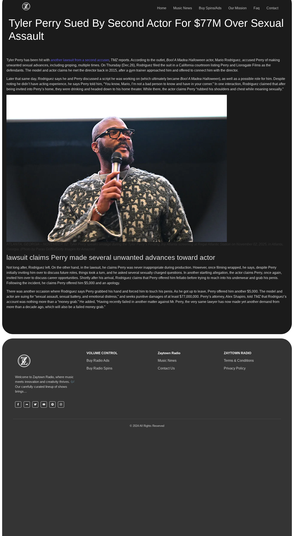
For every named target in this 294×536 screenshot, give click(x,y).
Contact (272, 8)
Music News (182, 8)
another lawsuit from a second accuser (80, 60)
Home (161, 8)
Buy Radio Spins (99, 368)
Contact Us (166, 368)
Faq (257, 8)
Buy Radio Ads (98, 360)
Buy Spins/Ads (210, 8)
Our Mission (237, 8)
